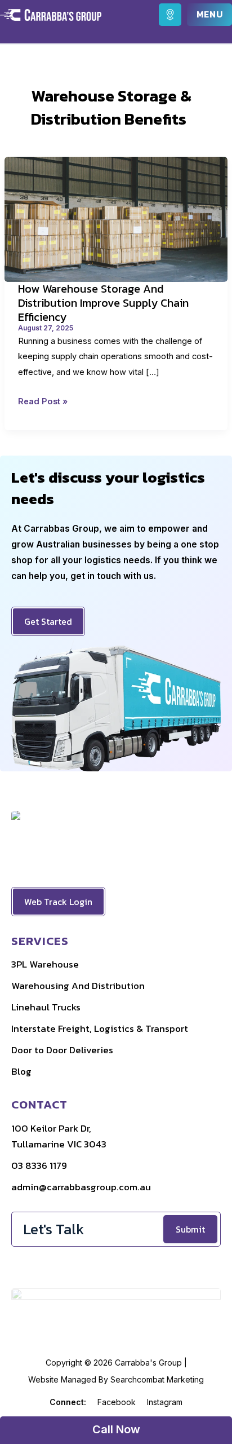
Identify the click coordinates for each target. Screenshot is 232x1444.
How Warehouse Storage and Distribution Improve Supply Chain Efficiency (103, 302)
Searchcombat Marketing (157, 1379)
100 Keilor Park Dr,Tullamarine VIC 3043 (58, 1136)
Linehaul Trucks (46, 1007)
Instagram (164, 1402)
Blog (21, 1071)
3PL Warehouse (45, 964)
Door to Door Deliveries (62, 1050)
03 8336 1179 (39, 1165)
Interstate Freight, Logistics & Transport (99, 1028)
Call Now (116, 1429)
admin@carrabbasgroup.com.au (81, 1187)
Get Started (48, 621)
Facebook (116, 1402)
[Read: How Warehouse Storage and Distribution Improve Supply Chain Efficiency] (116, 218)
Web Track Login (58, 901)
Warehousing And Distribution (78, 985)
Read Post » (43, 403)
